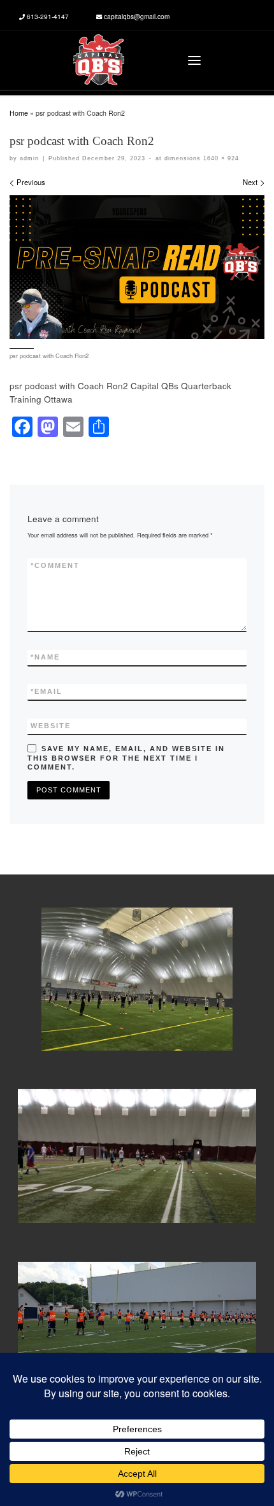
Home (19, 113)
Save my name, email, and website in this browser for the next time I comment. (125, 758)
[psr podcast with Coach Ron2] (137, 266)
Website (51, 725)
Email (46, 691)
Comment (55, 565)
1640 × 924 (220, 158)
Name (45, 657)
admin (29, 158)
